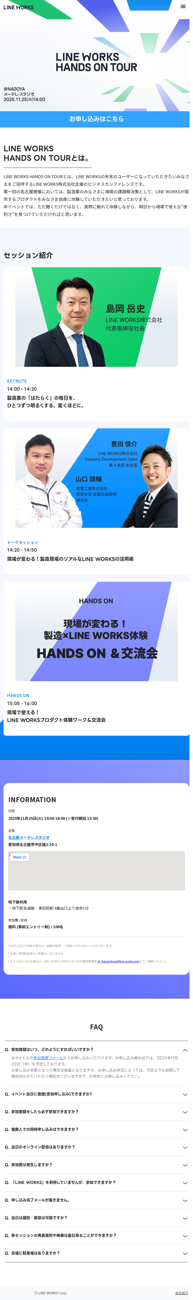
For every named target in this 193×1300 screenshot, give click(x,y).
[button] (183, 6)
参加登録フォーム (48, 1058)
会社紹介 (181, 1293)
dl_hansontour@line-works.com (118, 961)
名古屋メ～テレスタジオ (29, 837)
